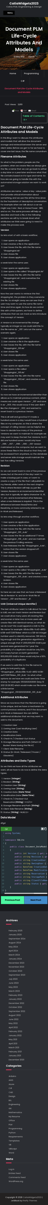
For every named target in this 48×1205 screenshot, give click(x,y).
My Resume (14, 1116)
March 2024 (14, 954)
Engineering (14, 1104)
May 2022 (13, 1023)
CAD (11, 1092)
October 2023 (15, 971)
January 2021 (15, 1055)
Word (11, 1152)
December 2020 (16, 1059)
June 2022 (13, 1019)
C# (23, 81)
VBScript (13, 1148)
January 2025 (15, 934)
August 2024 (15, 942)
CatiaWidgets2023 (24, 3)
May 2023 (13, 987)
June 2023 (14, 983)
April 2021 (13, 1043)
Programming (31, 73)
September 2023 (17, 974)
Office (12, 1120)
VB (10, 1144)
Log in (11, 1169)
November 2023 (16, 966)
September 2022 (17, 1011)
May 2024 (13, 946)
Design (12, 1096)
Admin (31, 56)
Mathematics (15, 1112)
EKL (10, 1100)
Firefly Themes (30, 1200)
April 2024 (13, 950)
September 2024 (17, 938)
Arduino (12, 1076)
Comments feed (17, 1177)
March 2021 (14, 1047)
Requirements (16, 1136)
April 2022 (13, 1027)
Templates (14, 1140)
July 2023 (13, 979)
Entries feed (15, 1173)
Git (10, 1108)
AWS (11, 1080)
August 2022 (15, 1015)
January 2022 (15, 1035)
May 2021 (13, 1039)
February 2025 (15, 930)
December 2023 (16, 962)
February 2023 (15, 995)
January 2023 (15, 999)
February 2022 (15, 1031)
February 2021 (15, 1051)
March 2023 (14, 991)
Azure (11, 1084)
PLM (10, 1124)
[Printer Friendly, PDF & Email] (24, 111)
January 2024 (15, 958)
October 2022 (15, 1007)
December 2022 (16, 1003)
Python (12, 1132)
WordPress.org (16, 1181)
